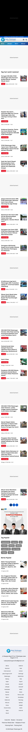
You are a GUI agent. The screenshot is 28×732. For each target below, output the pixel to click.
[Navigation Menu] (26, 40)
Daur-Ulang (16, 549)
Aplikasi (21, 702)
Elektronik (7, 700)
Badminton (21, 676)
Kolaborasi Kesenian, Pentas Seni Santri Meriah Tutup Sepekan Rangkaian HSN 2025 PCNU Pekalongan (10, 132)
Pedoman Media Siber (8, 722)
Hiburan (23, 43)
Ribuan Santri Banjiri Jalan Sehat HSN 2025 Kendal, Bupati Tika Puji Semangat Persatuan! (9, 297)
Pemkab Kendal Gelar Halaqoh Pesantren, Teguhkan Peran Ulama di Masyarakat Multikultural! (9, 348)
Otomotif (21, 686)
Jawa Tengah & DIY (7, 673)
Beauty (7, 692)
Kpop (7, 710)
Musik (7, 713)
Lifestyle (9, 43)
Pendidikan (5, 121)
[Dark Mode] (23, 40)
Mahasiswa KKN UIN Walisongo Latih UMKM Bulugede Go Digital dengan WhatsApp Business (9, 614)
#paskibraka (5, 542)
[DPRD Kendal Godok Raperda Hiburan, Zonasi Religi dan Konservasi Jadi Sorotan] (23, 603)
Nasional (7, 668)
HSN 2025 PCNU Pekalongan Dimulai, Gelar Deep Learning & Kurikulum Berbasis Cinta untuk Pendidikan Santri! (10, 332)
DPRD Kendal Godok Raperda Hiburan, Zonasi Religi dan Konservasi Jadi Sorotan (10, 602)
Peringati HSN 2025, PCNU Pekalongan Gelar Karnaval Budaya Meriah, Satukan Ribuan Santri (9, 78)
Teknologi (20, 700)
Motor (20, 692)
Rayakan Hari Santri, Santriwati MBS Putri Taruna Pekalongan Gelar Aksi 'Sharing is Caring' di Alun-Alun (9, 115)
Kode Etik (7, 720)
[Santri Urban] (23, 362)
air (20, 542)
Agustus (14, 542)
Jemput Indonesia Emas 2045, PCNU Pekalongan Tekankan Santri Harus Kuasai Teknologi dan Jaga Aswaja (10, 201)
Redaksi (13, 720)
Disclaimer (19, 720)
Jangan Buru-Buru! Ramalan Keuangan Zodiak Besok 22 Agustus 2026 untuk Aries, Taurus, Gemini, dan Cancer (9, 591)
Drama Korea (7, 708)
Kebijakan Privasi (20, 722)
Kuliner (21, 671)
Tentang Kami (18, 725)
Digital (4, 552)
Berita (2, 43)
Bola (21, 679)
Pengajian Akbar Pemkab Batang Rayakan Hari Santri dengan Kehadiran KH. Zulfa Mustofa (9, 440)
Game (20, 708)
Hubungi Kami (9, 725)
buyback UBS (6, 549)
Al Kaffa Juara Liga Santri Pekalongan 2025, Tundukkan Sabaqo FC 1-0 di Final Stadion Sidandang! (10, 283)
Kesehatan (7, 689)
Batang (3, 171)
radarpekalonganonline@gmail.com (14, 661)
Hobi (21, 668)
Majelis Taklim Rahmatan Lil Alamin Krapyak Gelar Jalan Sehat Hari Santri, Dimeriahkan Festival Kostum (10, 453)
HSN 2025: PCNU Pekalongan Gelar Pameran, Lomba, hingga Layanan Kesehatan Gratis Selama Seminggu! (9, 408)
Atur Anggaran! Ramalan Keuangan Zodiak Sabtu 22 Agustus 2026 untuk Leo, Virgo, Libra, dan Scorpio (9, 578)
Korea (7, 705)
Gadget (21, 705)
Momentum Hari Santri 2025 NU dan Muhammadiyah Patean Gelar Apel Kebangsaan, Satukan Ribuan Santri (10, 218)
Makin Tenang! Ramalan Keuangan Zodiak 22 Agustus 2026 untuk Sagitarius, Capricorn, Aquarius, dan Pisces (10, 565)
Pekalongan (5, 137)
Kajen (3, 84)
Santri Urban (5, 359)
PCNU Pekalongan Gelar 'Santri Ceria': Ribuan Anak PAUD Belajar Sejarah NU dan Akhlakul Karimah (10, 148)
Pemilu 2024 (21, 694)
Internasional (7, 671)
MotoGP (21, 684)
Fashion (7, 694)
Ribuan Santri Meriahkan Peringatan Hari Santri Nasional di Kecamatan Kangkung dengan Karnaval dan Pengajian (9, 493)
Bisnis (16, 43)
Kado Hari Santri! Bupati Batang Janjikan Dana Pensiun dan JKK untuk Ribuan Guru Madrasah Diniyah (8, 165)
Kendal (3, 224)
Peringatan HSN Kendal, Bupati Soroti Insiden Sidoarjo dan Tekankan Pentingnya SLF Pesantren (10, 248)
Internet (21, 710)
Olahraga (20, 673)
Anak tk (4, 545)
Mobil (20, 689)
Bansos (11, 545)
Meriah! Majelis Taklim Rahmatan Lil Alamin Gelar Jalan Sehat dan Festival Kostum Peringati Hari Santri (10, 424)
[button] (3, 43)
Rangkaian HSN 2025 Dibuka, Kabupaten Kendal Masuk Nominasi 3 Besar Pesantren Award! (10, 372)
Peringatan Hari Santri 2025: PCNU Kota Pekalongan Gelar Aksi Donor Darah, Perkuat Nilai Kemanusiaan (10, 232)
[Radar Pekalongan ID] (8, 40)
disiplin (11, 552)
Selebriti (21, 665)
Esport (20, 681)
